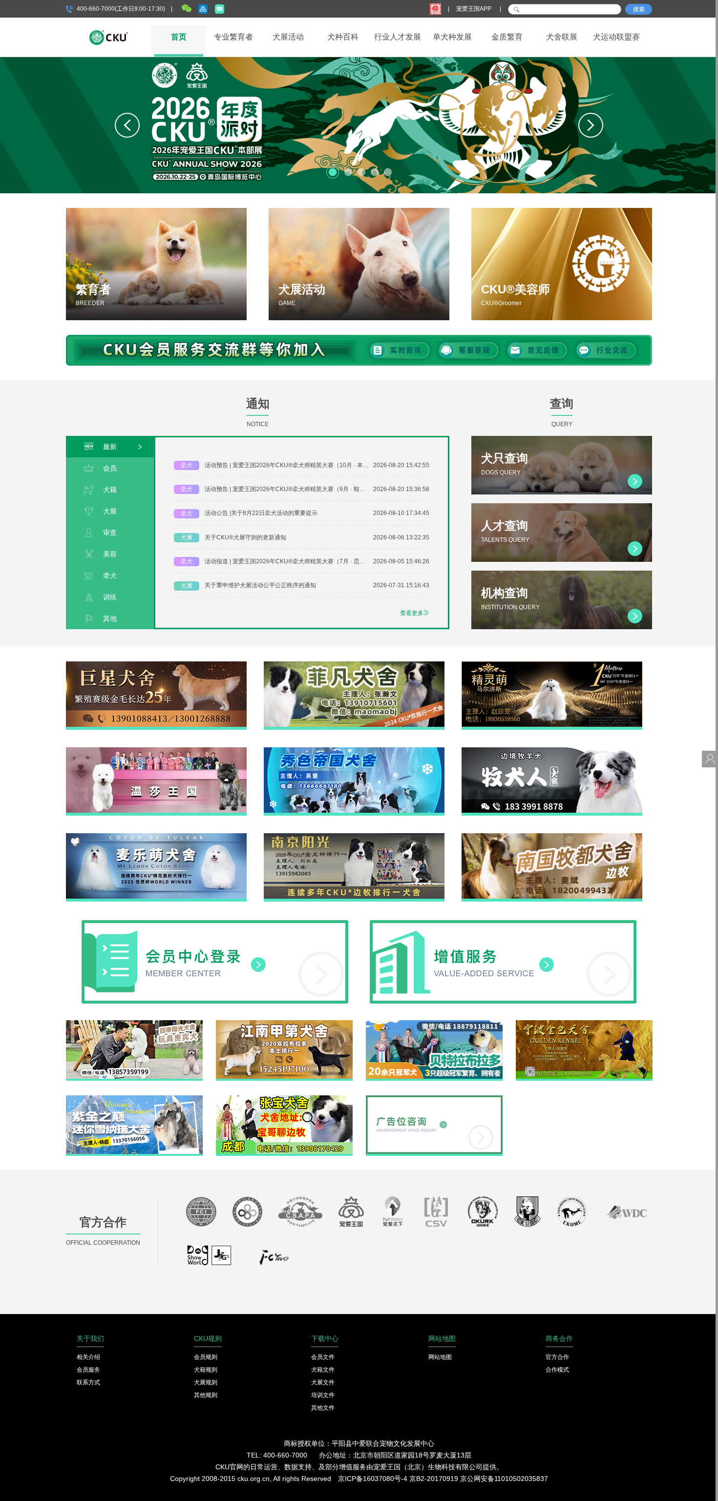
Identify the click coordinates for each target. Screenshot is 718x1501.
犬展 (110, 511)
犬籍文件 (323, 1369)
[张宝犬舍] (284, 1098)
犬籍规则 (205, 1369)
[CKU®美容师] (561, 264)
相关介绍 (88, 1357)
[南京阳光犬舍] (354, 836)
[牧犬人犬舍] (552, 750)
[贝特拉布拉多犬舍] (434, 1023)
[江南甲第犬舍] (284, 1023)
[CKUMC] (572, 1214)
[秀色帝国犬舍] (354, 750)
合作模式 (557, 1369)
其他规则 (205, 1395)
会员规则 (205, 1357)
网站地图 (440, 1357)
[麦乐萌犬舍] (156, 836)
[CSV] (437, 1214)
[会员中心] (215, 923)
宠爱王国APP (474, 8)
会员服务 (88, 1369)
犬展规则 (205, 1382)
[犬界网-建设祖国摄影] (209, 1259)
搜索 (639, 9)
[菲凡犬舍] (354, 664)
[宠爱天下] (392, 1214)
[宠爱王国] (351, 1214)
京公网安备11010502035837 (504, 1478)
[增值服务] (503, 923)
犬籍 (110, 489)
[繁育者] (156, 264)
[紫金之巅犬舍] (134, 1098)
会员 (110, 468)
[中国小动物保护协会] (300, 1214)
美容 (110, 554)
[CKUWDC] (626, 1214)
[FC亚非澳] (247, 1214)
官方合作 (557, 1357)
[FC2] (274, 1259)
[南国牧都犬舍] (552, 836)
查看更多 (411, 613)
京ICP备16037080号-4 (372, 1478)
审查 (110, 532)
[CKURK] (483, 1214)
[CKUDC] (527, 1214)
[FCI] (201, 1214)
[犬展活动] (359, 264)
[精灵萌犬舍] (552, 664)
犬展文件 (323, 1382)
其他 (110, 618)
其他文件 (323, 1407)
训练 (110, 597)
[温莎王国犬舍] (156, 750)
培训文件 (323, 1395)
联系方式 (88, 1382)
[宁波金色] (584, 1023)
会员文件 (323, 1357)
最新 (110, 447)
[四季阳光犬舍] (134, 1023)
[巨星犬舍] (156, 664)
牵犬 (110, 575)
